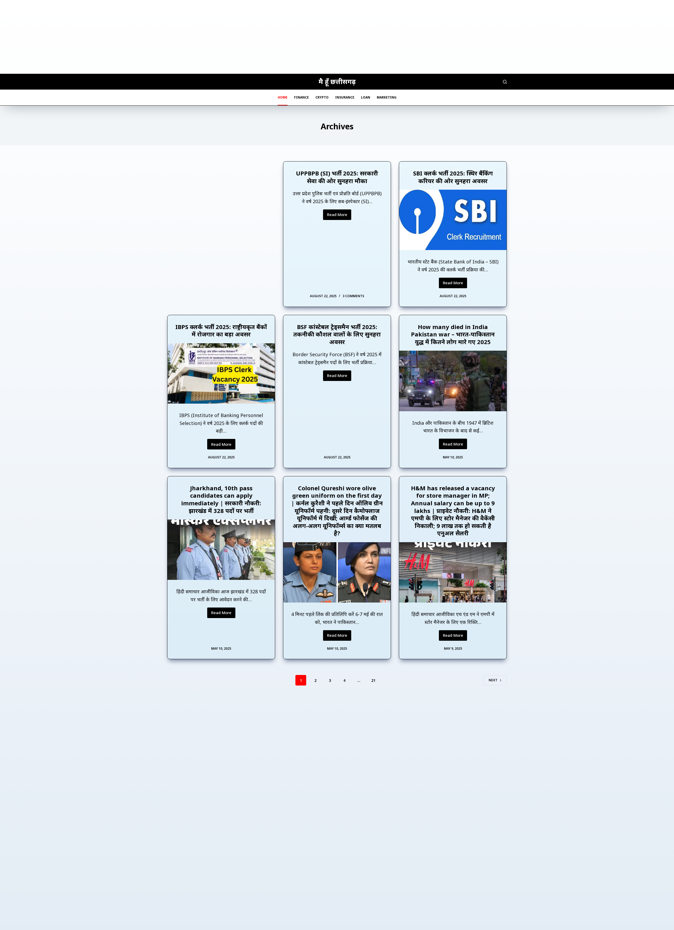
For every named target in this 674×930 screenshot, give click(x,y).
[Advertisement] (337, 37)
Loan (365, 97)
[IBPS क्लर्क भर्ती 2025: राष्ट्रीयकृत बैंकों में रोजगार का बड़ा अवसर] (221, 373)
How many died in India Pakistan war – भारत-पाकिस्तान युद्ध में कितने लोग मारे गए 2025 (453, 334)
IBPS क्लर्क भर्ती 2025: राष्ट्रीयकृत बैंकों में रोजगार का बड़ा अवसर (221, 330)
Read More (339, 216)
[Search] (505, 82)
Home (283, 97)
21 (373, 680)
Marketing (387, 97)
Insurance (344, 97)
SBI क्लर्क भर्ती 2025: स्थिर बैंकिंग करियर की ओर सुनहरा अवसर (453, 177)
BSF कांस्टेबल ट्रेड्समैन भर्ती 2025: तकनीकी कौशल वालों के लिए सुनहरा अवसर (337, 334)
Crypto (322, 97)
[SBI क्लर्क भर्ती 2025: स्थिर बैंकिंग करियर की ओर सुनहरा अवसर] (453, 220)
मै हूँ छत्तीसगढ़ (337, 81)
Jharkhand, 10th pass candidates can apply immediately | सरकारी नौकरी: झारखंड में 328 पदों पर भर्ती (221, 499)
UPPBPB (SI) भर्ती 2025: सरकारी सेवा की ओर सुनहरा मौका (337, 177)
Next (493, 680)
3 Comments (353, 296)
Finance (301, 97)
